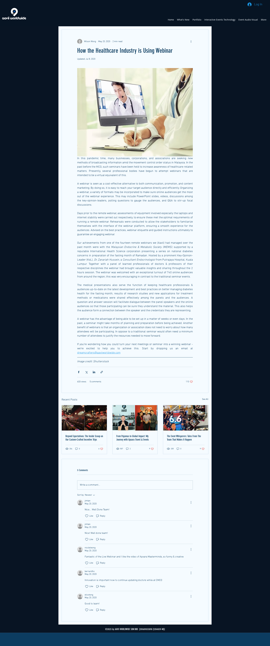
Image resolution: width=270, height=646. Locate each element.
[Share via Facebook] (78, 372)
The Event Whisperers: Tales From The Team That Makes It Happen (184, 437)
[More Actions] (191, 502)
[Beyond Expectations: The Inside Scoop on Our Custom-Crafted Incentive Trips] (84, 418)
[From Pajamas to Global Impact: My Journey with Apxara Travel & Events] (135, 418)
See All (205, 399)
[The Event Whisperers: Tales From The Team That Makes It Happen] (185, 418)
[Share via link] (101, 372)
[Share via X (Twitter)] (86, 372)
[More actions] (191, 41)
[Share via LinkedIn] (93, 372)
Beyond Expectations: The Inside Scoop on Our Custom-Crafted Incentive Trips (84, 437)
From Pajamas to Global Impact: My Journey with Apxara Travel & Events (132, 437)
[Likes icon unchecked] (87, 516)
